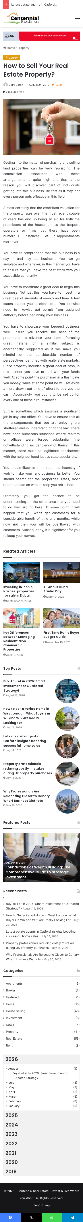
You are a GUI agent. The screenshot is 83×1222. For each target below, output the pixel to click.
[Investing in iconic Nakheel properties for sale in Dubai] (21, 572)
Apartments (14, 983)
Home (10, 48)
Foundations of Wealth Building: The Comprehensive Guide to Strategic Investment (38, 872)
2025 (12, 1115)
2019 (11, 1171)
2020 (12, 1162)
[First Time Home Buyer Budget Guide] (61, 618)
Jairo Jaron (16, 84)
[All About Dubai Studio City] (61, 572)
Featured (12, 997)
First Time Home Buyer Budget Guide (61, 634)
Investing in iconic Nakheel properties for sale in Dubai (19, 591)
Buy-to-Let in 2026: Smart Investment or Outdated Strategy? (24, 686)
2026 (12, 1059)
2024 (12, 1124)
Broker (10, 990)
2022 (11, 1143)
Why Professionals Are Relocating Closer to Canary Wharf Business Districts (26, 796)
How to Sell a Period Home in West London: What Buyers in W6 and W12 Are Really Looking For (26, 716)
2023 (12, 1134)
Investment (14, 1018)
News (10, 1025)
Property (23, 48)
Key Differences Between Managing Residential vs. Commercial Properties (19, 641)
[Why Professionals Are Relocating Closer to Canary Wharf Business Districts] (67, 801)
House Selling (15, 1011)
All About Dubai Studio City (56, 589)
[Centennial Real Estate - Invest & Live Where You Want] (21, 18)
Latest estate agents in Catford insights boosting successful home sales (24, 741)
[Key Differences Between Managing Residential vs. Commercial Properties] (21, 618)
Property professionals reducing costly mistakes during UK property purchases (27, 768)
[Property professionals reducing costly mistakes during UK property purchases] (67, 774)
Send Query (41, 1205)
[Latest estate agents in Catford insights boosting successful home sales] (67, 746)
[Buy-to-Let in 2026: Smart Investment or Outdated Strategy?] (67, 691)
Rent (9, 1045)
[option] (41, 857)
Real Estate (14, 1038)
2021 (11, 1152)
